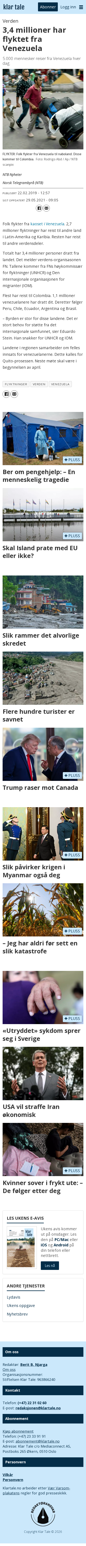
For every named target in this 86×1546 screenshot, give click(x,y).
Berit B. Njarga (33, 1364)
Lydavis (13, 1297)
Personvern (13, 1479)
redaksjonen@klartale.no (38, 1408)
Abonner (48, 7)
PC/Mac (61, 1239)
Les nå (50, 1265)
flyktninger (16, 384)
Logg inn (68, 7)
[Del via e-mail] (46, 208)
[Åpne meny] (81, 7)
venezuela (60, 384)
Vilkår (8, 1474)
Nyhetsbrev (17, 1314)
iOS (44, 1245)
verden (39, 384)
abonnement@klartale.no (38, 1441)
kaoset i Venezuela (47, 223)
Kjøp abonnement (18, 1431)
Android (61, 1245)
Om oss (9, 1369)
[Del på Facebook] (39, 208)
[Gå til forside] (14, 7)
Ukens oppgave (21, 1305)
